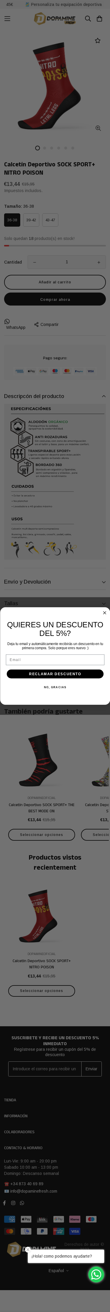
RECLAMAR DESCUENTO (55, 674)
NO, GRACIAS (55, 687)
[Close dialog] (104, 613)
